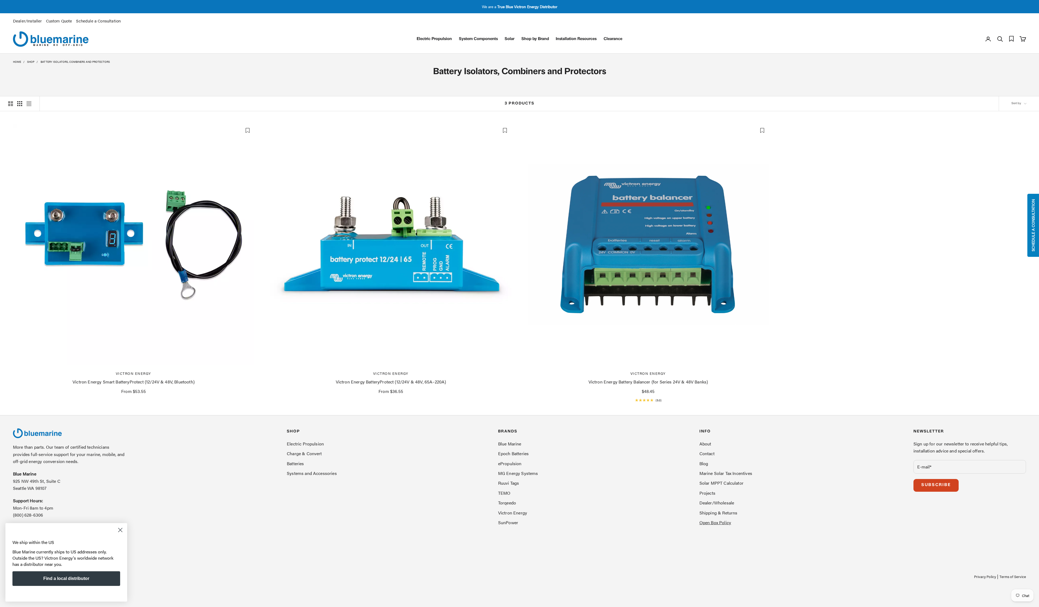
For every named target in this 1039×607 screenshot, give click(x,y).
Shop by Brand (535, 39)
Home (17, 62)
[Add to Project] (247, 130)
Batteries (295, 463)
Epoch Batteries (513, 453)
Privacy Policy (985, 576)
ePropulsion (510, 463)
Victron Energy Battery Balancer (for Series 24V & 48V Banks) (648, 382)
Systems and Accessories (312, 473)
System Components (478, 39)
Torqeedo (507, 503)
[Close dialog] (120, 530)
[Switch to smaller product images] (19, 103)
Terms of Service (1012, 576)
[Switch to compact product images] (29, 103)
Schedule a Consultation (98, 21)
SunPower (508, 522)
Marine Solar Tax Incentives (725, 473)
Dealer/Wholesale (716, 503)
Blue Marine (509, 444)
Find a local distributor (66, 578)
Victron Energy (133, 373)
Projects (707, 493)
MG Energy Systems (518, 473)
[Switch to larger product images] (10, 103)
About (705, 444)
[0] (1011, 38)
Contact (707, 453)
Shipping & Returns (718, 513)
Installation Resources (576, 39)
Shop (30, 62)
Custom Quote (59, 21)
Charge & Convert (304, 453)
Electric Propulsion (434, 39)
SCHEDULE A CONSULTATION (1033, 225)
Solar (509, 39)
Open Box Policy (715, 522)
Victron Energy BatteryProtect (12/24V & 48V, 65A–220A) (391, 382)
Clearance (613, 39)
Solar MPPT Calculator (721, 483)
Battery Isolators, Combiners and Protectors (75, 62)
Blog (703, 463)
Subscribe (936, 485)
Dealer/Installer (27, 21)
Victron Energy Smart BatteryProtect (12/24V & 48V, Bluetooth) (134, 382)
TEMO (504, 493)
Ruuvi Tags (508, 483)
